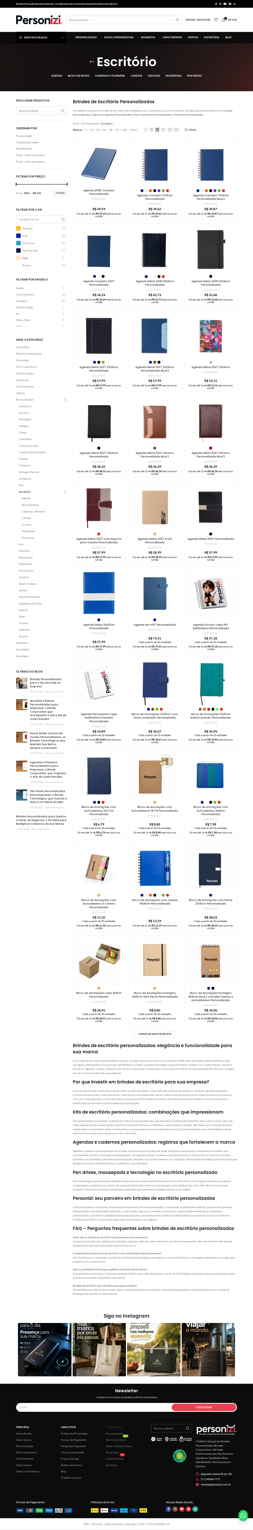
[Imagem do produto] (155, 593)
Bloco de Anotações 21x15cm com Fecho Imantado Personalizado (155, 716)
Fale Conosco (24, 1465)
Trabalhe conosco (71, 1477)
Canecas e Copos (28, 445)
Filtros (192, 129)
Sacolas (23, 590)
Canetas (26, 517)
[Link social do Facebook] (216, 3)
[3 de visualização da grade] (157, 129)
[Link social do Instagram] (220, 3)
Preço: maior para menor (30, 161)
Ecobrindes (22, 360)
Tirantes (23, 623)
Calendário (25, 439)
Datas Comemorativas (29, 353)
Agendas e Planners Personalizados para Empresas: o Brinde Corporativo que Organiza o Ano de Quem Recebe (48, 769)
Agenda (26, 498)
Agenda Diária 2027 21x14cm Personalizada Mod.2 (155, 455)
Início (76, 123)
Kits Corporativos (26, 366)
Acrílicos (24, 412)
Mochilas (24, 550)
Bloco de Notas (30, 504)
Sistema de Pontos (71, 1465)
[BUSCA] (177, 20)
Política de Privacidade (74, 1433)
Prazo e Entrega (70, 1458)
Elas (21, 485)
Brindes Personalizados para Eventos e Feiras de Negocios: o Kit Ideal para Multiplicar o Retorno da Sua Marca (41, 820)
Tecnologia (22, 656)
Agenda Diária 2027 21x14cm (211, 367)
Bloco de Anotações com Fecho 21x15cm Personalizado (210, 902)
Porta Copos (26, 570)
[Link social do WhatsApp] (234, 3)
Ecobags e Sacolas (29, 471)
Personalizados (25, 399)
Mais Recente (23, 148)
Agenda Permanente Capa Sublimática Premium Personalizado (99, 717)
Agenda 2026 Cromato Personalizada (98, 192)
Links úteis (68, 1427)
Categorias (114, 1427)
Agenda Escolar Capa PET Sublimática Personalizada (211, 626)
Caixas (22, 432)
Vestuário (24, 629)
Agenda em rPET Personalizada (155, 625)
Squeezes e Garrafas (30, 603)
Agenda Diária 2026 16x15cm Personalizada (155, 283)
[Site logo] (39, 19)
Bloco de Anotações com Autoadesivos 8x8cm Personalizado (210, 810)
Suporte (23, 609)
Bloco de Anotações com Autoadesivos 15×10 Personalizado (155, 809)
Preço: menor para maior (30, 155)
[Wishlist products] (216, 19)
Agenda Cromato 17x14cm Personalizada (155, 197)
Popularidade (24, 135)
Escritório (24, 491)
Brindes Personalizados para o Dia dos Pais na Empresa (45, 682)
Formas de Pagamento (73, 1439)
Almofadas (25, 419)
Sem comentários (54, 691)
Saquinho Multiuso (30, 596)
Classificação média (27, 142)
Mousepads (28, 531)
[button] (243, 1515)
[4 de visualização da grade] (163, 129)
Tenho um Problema (27, 1471)
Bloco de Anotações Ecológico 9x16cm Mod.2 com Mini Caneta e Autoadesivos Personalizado (210, 996)
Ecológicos (25, 478)
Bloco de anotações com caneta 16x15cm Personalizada (154, 902)
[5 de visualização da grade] (170, 129)
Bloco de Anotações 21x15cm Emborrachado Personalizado (210, 716)
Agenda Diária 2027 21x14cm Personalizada (99, 455)
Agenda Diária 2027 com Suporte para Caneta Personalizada (98, 540)
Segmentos (22, 642)
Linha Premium (25, 386)
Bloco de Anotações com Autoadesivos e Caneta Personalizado (98, 903)
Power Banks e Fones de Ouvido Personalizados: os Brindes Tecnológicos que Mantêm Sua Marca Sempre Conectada (48, 740)
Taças (22, 616)
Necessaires (26, 557)
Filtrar (60, 193)
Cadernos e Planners (33, 511)
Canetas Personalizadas (32, 452)
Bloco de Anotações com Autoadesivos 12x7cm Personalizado (98, 810)
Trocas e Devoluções (72, 1452)
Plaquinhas (25, 563)
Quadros (24, 577)
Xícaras (23, 636)
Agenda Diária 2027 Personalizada (210, 539)
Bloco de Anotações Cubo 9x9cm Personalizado (99, 995)
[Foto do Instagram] (44, 1349)
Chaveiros (25, 465)
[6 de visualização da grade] (176, 129)
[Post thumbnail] (21, 685)
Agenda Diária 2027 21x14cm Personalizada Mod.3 (211, 455)
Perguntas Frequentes (73, 1446)
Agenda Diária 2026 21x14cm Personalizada (211, 283)
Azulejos (24, 426)
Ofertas (20, 393)
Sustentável (22, 649)
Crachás (26, 524)
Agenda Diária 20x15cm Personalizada (99, 626)
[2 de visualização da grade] (151, 129)
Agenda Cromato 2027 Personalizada (98, 283)
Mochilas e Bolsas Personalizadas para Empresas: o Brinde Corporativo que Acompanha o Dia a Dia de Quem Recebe (48, 710)
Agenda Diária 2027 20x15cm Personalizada (98, 369)
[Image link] (44, 1510)
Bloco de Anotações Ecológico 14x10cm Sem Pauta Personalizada (155, 995)
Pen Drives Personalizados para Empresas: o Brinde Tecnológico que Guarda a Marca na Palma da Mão (48, 796)
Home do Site (23, 1433)
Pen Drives (28, 537)
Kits (21, 544)
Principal (22, 1427)
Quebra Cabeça (28, 583)
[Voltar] (92, 62)
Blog (63, 1471)
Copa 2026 (22, 347)
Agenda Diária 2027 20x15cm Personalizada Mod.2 (154, 369)
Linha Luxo (22, 380)
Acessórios (25, 406)
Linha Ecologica (25, 373)
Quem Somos (23, 1439)
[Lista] (145, 129)
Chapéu (23, 458)
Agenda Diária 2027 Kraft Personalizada (155, 540)
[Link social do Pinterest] (230, 3)
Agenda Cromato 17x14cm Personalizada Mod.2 (211, 197)
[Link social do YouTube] (225, 3)
